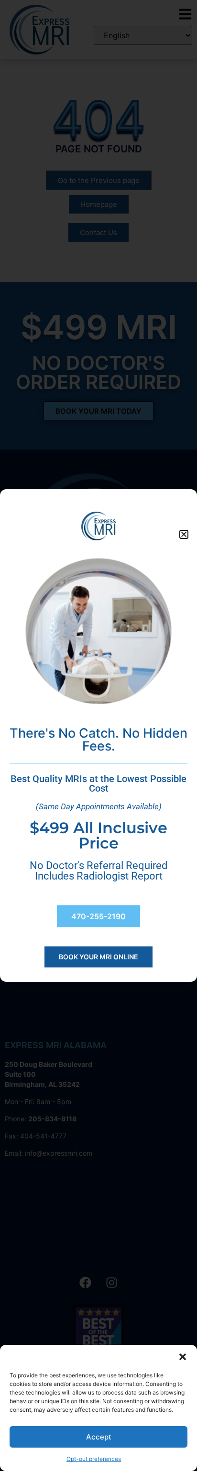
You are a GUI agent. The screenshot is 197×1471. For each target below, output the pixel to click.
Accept (98, 1436)
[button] (182, 1357)
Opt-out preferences (93, 1458)
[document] (98, 735)
